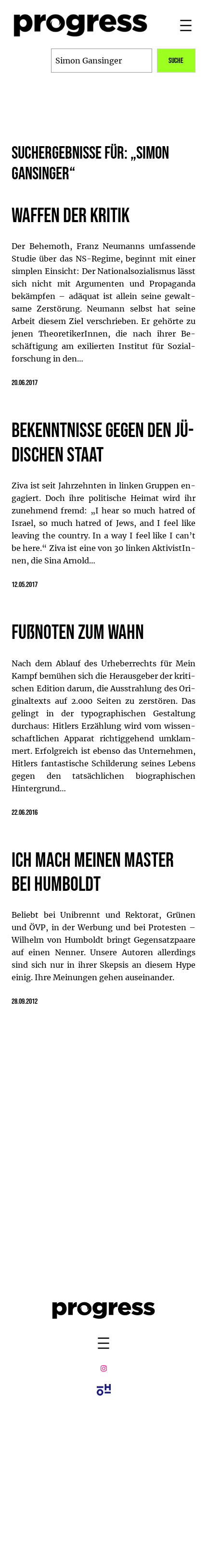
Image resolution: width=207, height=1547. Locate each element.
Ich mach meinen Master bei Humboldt (93, 873)
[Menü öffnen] (185, 25)
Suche (175, 60)
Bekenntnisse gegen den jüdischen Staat (103, 443)
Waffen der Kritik (70, 216)
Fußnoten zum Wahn (78, 633)
